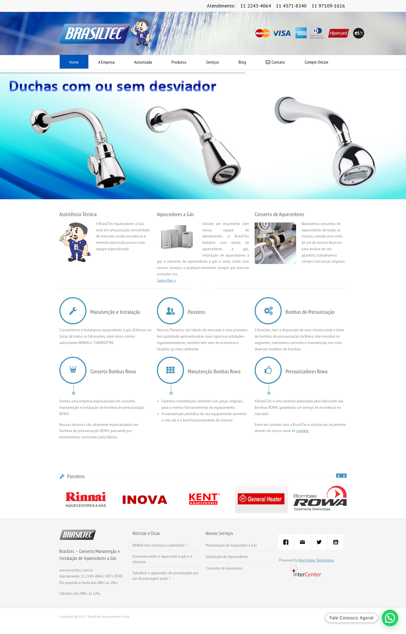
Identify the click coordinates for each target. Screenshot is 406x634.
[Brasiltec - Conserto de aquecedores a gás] (105, 44)
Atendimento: (221, 5)
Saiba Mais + (166, 280)
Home (74, 62)
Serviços (212, 62)
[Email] (304, 542)
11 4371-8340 (291, 5)
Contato (278, 62)
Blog (242, 62)
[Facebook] (287, 542)
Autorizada (143, 62)
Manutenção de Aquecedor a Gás (231, 545)
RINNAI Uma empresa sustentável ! (159, 545)
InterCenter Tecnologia (316, 560)
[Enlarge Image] (320, 492)
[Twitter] (320, 542)
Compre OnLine (316, 62)
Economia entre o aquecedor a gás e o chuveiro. (163, 559)
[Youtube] (337, 542)
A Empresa (106, 62)
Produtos (179, 62)
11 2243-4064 (255, 5)
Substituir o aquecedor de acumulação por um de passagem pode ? (165, 576)
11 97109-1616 (328, 5)
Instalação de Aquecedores (227, 556)
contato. (302, 430)
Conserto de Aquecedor (224, 568)
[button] (390, 618)
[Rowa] (320, 503)
